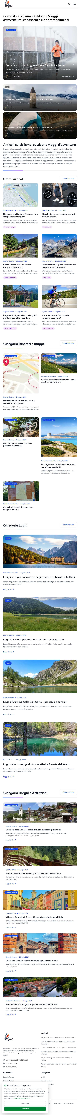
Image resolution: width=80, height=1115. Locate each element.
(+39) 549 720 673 (12, 1063)
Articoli (44, 1033)
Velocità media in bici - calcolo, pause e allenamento (58, 1048)
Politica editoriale (69, 1103)
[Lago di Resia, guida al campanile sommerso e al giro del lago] (40, 97)
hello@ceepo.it (11, 1067)
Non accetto (25, 1103)
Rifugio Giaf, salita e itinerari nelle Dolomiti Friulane (58, 1038)
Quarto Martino (8, 261)
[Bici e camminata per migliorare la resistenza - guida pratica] (40, 125)
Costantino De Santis (48, 376)
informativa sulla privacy (21, 1098)
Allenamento (11, 30)
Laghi (7, 87)
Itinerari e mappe (9, 227)
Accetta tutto (25, 1109)
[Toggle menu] (74, 4)
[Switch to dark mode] (69, 4)
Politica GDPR (57, 1103)
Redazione (7, 1072)
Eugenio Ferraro (8, 210)
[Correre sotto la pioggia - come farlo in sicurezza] (40, 53)
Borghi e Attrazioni (10, 277)
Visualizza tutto (68, 178)
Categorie (45, 1072)
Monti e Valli (46, 277)
